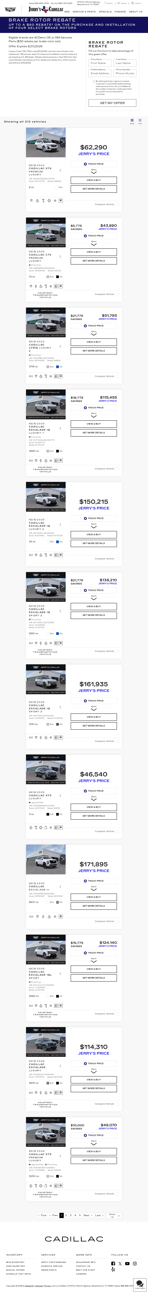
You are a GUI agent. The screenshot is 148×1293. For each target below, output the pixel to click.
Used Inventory (15, 1266)
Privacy (47, 1286)
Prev (54, 1215)
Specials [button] (105, 12)
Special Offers (15, 1270)
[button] (63, 142)
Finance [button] (120, 12)
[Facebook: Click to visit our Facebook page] (114, 1263)
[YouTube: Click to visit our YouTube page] (128, 1263)
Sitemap (39, 1286)
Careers (81, 1274)
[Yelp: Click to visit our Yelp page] (114, 1269)
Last (98, 1215)
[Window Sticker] (61, 201)
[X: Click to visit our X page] (122, 1264)
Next (87, 1215)
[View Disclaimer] (55, 201)
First (43, 1215)
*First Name (96, 59)
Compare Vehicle (104, 204)
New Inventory (15, 1262)
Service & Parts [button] (84, 12)
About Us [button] (136, 12)
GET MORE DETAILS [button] (94, 189)
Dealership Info (86, 1262)
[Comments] (56, 286)
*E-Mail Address (98, 70)
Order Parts (49, 1270)
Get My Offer (112, 103)
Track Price (96, 164)
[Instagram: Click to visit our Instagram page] (136, 1263)
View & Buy (94, 180)
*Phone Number (123, 70)
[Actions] (60, 170)
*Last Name (121, 59)
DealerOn (29, 1286)
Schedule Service (52, 1266)
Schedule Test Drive (18, 1274)
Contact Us (83, 1266)
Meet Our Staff (85, 1270)
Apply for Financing (53, 1262)
